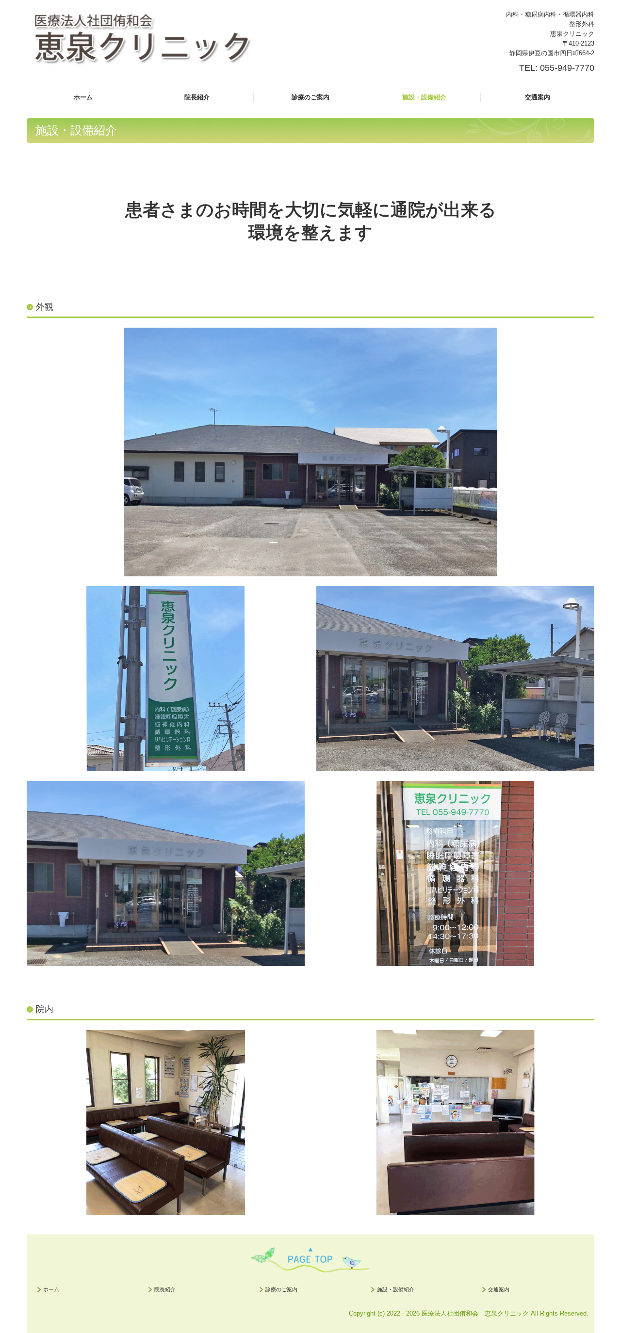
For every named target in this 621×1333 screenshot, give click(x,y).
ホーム (83, 97)
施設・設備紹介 (424, 97)
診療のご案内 (310, 97)
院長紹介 (197, 97)
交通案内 (537, 97)
